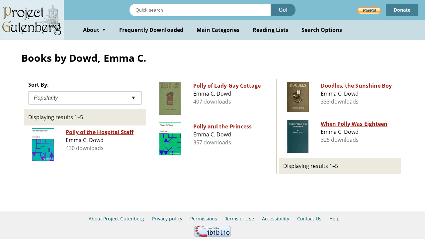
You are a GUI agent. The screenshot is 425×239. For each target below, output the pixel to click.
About (94, 30)
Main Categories (218, 30)
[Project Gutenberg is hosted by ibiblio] (212, 235)
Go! (283, 10)
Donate (402, 10)
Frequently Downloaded (151, 30)
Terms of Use (239, 218)
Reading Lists (270, 30)
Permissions (203, 218)
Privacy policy (167, 218)
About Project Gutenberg (116, 218)
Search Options (321, 30)
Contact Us (309, 218)
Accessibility (276, 218)
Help (334, 218)
